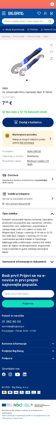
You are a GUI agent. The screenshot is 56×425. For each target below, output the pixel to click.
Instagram (10, 374)
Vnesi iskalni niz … (24, 21)
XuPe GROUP (34, 151)
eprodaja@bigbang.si (13, 326)
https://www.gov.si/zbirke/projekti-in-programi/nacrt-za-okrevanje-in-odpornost (26, 416)
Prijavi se (28, 303)
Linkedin (24, 374)
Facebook (4, 374)
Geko (5, 88)
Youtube (17, 374)
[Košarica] (51, 13)
